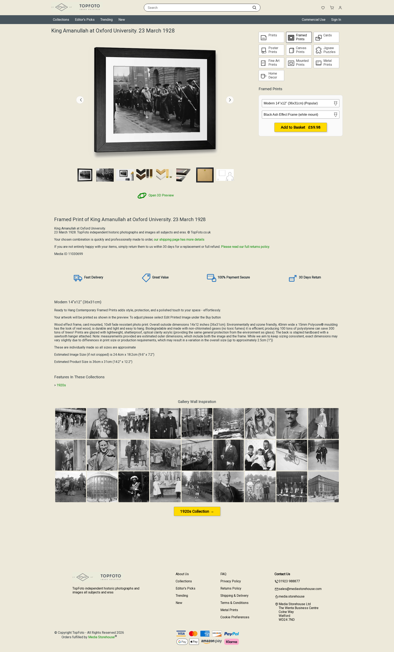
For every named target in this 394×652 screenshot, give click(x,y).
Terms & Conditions (234, 603)
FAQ (223, 574)
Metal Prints (229, 610)
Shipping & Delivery (234, 596)
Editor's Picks (85, 20)
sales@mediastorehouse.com (300, 589)
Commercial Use (313, 20)
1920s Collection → (197, 511)
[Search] (254, 7)
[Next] (230, 100)
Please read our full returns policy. (245, 247)
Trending (106, 20)
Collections (61, 20)
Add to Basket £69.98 (301, 127)
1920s (61, 385)
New (121, 20)
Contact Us (282, 574)
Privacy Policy (230, 581)
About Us (182, 574)
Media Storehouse (101, 637)
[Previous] (80, 100)
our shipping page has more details (179, 239)
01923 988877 (289, 581)
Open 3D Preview (161, 195)
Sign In (336, 20)
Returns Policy (230, 588)
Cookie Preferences (234, 617)
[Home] (77, 11)
